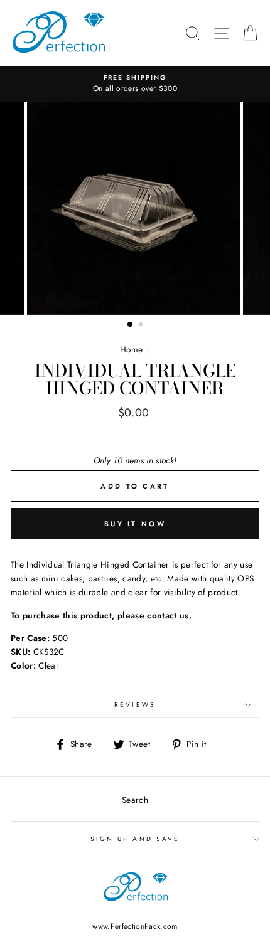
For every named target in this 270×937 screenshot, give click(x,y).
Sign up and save (135, 839)
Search (135, 799)
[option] (135, 84)
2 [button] (142, 325)
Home (131, 349)
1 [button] (130, 325)
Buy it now (135, 524)
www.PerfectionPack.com (134, 926)
